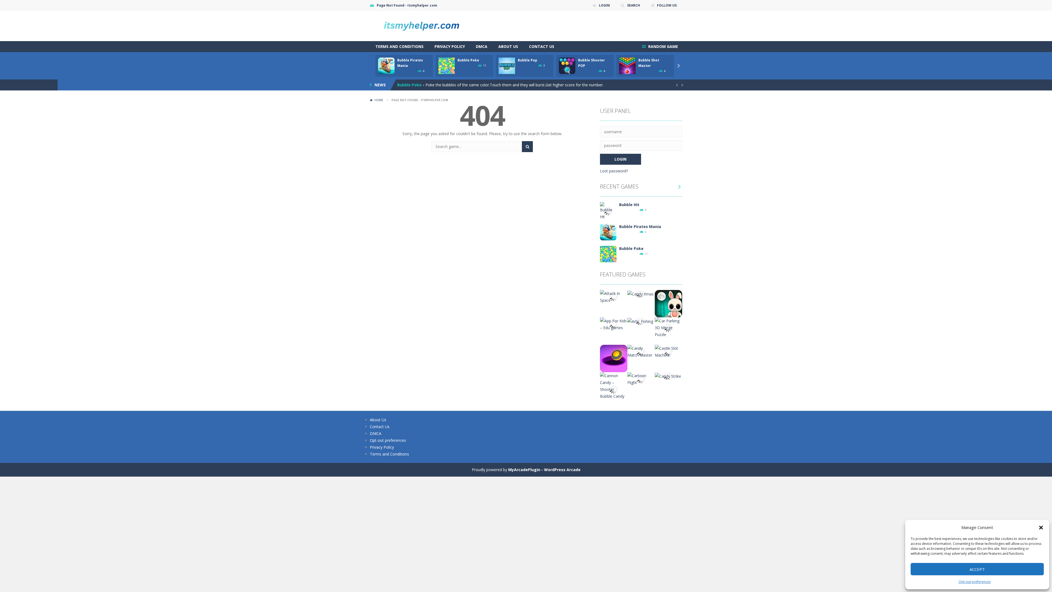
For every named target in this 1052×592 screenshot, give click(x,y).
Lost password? (614, 170)
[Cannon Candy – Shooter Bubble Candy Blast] (613, 388)
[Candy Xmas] (640, 293)
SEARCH (633, 5)
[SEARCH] (527, 146)
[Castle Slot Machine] (668, 351)
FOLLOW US (667, 5)
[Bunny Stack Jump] (668, 303)
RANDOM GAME (662, 46)
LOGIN (604, 5)
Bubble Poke (468, 60)
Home (379, 100)
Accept (977, 569)
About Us (508, 46)
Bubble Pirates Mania (640, 226)
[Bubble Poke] (608, 253)
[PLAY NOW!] (386, 65)
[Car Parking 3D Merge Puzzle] (668, 327)
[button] (1041, 527)
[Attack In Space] (613, 296)
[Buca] (613, 358)
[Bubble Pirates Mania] (608, 231)
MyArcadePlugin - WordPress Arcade (544, 469)
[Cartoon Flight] (641, 378)
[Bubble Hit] (608, 210)
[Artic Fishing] (640, 320)
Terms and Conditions (399, 46)
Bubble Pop (527, 60)
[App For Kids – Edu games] (613, 323)
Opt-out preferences (975, 581)
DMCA (481, 46)
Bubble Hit (629, 204)
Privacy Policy (449, 46)
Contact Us (541, 46)
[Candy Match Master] (641, 351)
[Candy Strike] (668, 375)
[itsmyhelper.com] (424, 25)
